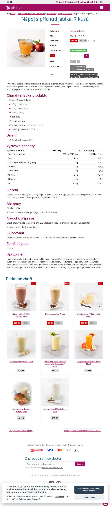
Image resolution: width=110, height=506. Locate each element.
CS (8, 2)
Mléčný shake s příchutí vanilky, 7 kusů (88, 315)
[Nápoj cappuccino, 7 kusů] (55, 297)
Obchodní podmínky (35, 445)
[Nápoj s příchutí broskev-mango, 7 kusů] (21, 392)
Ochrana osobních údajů (56, 445)
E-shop (13, 13)
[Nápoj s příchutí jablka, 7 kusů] (26, 48)
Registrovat (71, 2)
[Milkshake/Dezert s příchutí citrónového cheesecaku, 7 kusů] (55, 344)
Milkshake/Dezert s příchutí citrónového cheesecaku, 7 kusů (55, 364)
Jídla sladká (51, 13)
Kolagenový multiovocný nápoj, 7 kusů (88, 362)
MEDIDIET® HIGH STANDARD (31, 13)
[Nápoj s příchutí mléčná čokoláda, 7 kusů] (21, 297)
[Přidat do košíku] (86, 56)
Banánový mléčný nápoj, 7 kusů (21, 361)
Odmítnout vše (89, 497)
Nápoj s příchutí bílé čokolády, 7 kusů (55, 410)
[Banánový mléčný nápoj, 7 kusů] (21, 344)
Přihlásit (60, 2)
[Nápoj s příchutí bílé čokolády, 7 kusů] (55, 392)
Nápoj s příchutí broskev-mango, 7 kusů (21, 410)
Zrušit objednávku (75, 445)
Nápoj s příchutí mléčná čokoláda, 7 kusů (21, 315)
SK (11, 2)
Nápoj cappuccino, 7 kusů (55, 314)
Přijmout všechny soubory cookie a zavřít (89, 489)
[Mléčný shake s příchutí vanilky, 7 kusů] (88, 297)
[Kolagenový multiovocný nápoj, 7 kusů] (88, 344)
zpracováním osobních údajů (52, 468)
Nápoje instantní (65, 13)
